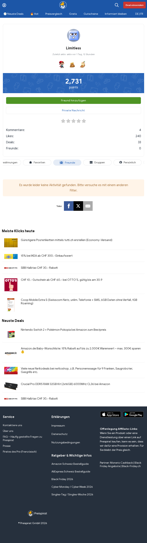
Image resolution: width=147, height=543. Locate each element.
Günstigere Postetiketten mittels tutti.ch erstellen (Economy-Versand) (66, 240)
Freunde (70, 162)
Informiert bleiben (116, 13)
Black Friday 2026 (62, 479)
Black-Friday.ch (131, 466)
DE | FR (139, 13)
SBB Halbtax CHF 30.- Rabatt (39, 267)
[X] (78, 206)
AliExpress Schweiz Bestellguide (70, 471)
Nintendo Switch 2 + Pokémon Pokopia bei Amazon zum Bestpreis (63, 329)
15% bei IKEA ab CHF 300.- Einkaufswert (47, 255)
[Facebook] (69, 206)
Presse (7, 446)
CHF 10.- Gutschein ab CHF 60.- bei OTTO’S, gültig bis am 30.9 (61, 280)
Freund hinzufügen (73, 100)
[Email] (88, 206)
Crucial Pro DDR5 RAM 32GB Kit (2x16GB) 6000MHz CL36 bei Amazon (65, 384)
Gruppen (99, 162)
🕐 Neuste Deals (13, 13)
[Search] (116, 5)
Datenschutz (59, 434)
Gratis (73, 13)
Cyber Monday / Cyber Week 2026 (72, 486)
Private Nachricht (73, 110)
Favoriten (39, 162)
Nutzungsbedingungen (65, 442)
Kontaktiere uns (12, 425)
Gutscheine (91, 13)
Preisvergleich (53, 13)
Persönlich (130, 162)
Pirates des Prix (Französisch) (20, 451)
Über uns (8, 431)
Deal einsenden (134, 5)
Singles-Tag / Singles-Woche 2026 (72, 494)
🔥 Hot (34, 13)
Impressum (58, 425)
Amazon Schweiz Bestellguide (70, 464)
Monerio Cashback (121, 462)
